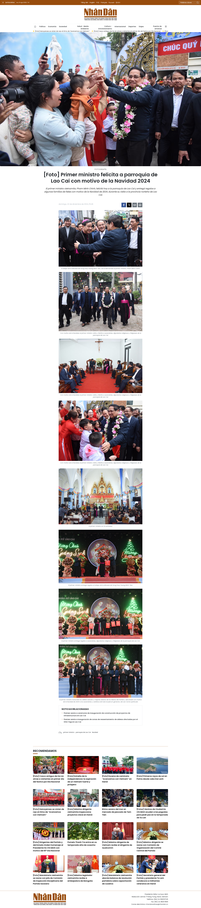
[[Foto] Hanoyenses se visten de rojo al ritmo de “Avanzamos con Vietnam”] (48, 798)
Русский (111, 2)
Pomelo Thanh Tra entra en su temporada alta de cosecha (82, 843)
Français (104, 2)
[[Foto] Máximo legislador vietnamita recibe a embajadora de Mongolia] (83, 864)
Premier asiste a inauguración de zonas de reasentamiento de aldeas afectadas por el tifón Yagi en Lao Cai (101, 720)
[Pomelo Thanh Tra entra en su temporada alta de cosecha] (83, 831)
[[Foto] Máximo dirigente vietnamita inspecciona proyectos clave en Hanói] (83, 798)
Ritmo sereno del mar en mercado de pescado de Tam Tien (116, 812)
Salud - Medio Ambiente (83, 27)
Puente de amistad (157, 27)
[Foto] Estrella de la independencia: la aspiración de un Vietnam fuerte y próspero (82, 780)
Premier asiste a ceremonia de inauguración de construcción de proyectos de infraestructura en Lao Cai (97, 714)
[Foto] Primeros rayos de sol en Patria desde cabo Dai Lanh (152, 777)
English (92, 2)
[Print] (140, 205)
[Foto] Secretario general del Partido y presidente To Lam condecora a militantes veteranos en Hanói (151, 879)
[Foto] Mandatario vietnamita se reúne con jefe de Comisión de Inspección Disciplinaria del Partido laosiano (48, 879)
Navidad (95, 732)
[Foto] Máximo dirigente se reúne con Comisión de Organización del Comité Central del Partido (150, 846)
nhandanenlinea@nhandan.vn (157, 904)
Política (42, 26)
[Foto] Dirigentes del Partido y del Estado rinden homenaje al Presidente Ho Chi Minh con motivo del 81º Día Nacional (48, 846)
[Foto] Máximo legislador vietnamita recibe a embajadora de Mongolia (80, 878)
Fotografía (101, 169)
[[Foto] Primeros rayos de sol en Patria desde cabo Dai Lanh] (152, 765)
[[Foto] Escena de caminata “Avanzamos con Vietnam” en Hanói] (117, 765)
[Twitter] (129, 205)
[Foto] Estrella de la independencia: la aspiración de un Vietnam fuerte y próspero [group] (135, 31)
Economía (52, 26)
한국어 (118, 2)
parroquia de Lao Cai (83, 732)
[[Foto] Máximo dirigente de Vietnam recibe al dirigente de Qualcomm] (117, 831)
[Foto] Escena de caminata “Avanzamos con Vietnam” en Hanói (117, 779)
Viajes (141, 26)
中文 (97, 2)
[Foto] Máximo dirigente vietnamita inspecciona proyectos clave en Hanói (80, 812)
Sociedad (63, 26)
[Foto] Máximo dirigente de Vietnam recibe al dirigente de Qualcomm (117, 845)
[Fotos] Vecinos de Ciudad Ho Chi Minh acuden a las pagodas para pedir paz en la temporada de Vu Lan (152, 813)
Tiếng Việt (84, 2)
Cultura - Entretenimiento (105, 27)
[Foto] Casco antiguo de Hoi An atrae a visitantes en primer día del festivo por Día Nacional (48, 779)
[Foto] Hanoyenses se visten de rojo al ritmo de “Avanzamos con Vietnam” (48, 812)
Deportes (132, 26)
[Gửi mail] (134, 205)
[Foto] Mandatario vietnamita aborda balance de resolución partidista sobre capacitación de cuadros (117, 879)
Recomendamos (45, 751)
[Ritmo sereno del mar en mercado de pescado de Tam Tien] (117, 798)
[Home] (35, 26)
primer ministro (68, 732)
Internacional (120, 26)
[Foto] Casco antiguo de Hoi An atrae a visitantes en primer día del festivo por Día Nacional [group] (68, 31)
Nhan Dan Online (100, 14)
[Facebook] (123, 205)
